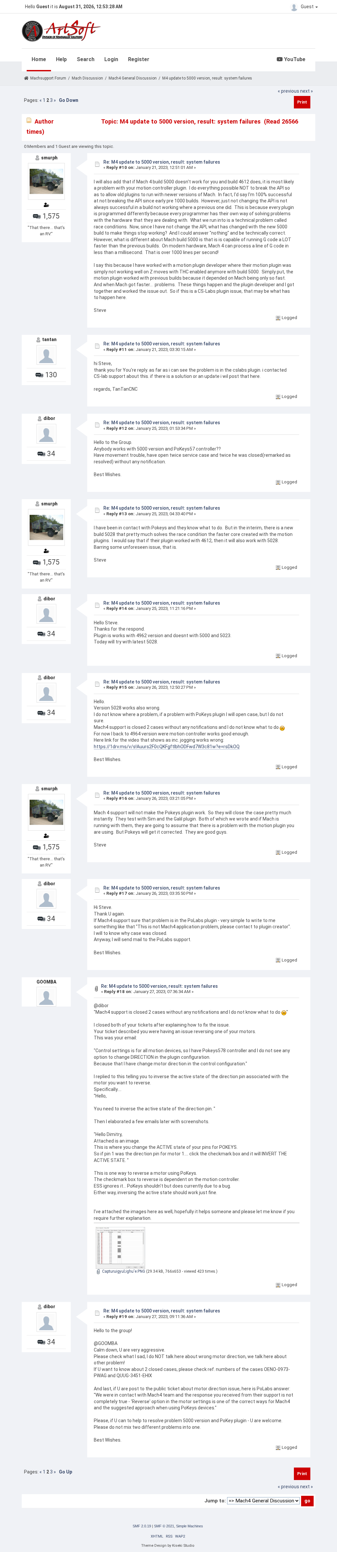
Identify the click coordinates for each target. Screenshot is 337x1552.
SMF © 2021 (164, 1526)
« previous (288, 91)
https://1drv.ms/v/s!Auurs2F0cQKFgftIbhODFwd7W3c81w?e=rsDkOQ (167, 746)
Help (61, 59)
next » (306, 91)
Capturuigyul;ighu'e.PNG (123, 1271)
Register (138, 59)
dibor (49, 418)
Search (85, 59)
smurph (49, 157)
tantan (49, 339)
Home (39, 59)
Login (111, 59)
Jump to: (215, 1501)
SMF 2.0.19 (142, 1526)
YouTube (294, 59)
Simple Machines (189, 1526)
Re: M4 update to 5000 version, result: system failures (161, 162)
